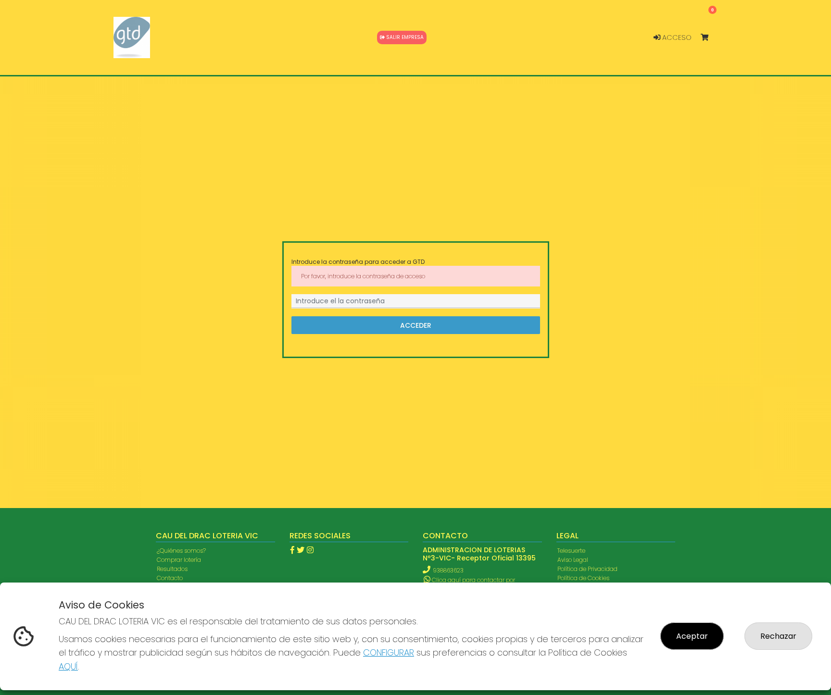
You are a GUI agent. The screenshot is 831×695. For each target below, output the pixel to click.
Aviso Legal (572, 560)
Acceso (676, 37)
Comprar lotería (179, 560)
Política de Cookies (583, 578)
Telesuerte (571, 550)
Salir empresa (404, 37)
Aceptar (692, 636)
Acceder (415, 325)
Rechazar (778, 636)
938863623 (448, 570)
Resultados (172, 569)
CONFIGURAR (388, 652)
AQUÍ (68, 666)
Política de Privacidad (587, 569)
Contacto (170, 578)
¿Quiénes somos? (181, 550)
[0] (709, 37)
